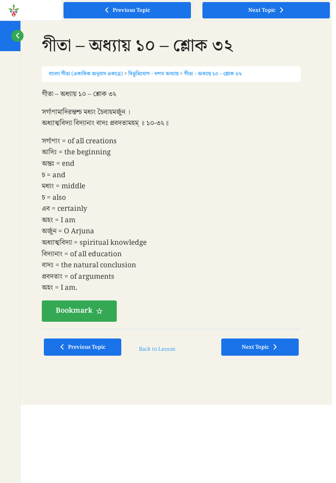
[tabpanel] (171, 205)
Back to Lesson (157, 349)
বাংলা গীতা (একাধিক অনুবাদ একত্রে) (86, 74)
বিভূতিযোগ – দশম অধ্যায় (153, 74)
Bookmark (74, 310)
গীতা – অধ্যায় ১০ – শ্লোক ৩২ (213, 74)
